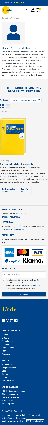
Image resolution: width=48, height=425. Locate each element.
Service (5, 374)
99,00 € (8, 190)
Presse (5, 377)
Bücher (5, 335)
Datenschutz (21, 418)
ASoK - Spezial (8, 404)
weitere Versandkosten (14, 230)
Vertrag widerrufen (35, 421)
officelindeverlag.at (11, 217)
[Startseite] (7, 10)
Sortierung (4, 100)
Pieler (2, 161)
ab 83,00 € (25, 190)
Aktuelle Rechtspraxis (11, 397)
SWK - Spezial (8, 400)
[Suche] (28, 10)
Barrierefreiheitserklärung (23, 415)
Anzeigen (6, 354)
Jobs (4, 371)
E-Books (5, 338)
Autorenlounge (8, 380)
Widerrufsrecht (8, 418)
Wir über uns (7, 364)
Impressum (6, 415)
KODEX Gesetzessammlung (13, 391)
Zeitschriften (7, 341)
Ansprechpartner (9, 368)
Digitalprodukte (8, 347)
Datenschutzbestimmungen (30, 286)
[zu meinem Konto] (33, 10)
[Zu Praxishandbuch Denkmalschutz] (13, 137)
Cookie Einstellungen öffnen (13, 421)
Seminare (6, 344)
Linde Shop (20, 3)
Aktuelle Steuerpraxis (11, 394)
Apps (4, 351)
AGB (38, 415)
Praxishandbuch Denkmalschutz (16, 164)
